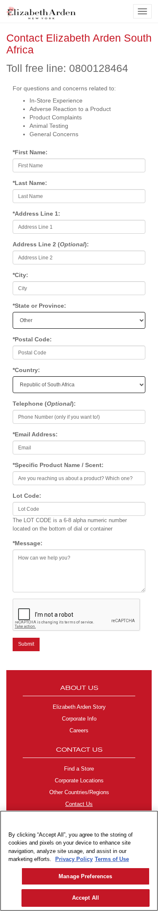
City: (21, 275)
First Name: (31, 152)
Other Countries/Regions (79, 792)
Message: (28, 543)
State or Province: (40, 305)
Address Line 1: (37, 213)
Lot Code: (28, 495)
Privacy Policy (74, 859)
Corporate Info (79, 719)
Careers (79, 731)
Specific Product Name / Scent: (59, 465)
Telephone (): (45, 403)
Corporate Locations (79, 781)
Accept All (85, 898)
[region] (79, 861)
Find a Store (79, 769)
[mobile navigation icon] (142, 11)
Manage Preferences (85, 876)
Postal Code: (33, 339)
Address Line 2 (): (51, 244)
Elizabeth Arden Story (79, 707)
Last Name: (31, 183)
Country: (27, 370)
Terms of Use (112, 859)
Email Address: (36, 434)
